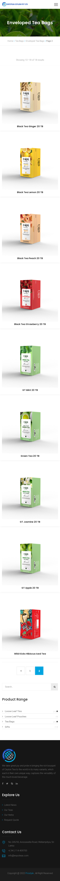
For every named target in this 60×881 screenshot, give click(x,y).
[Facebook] (3, 783)
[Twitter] (7, 783)
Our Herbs (9, 815)
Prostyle (30, 873)
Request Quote (11, 820)
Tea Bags (19, 41)
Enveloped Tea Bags (35, 41)
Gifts (7, 727)
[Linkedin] (16, 783)
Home (10, 41)
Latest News (10, 805)
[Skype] (12, 783)
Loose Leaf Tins (13, 711)
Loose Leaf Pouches (15, 716)
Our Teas (8, 810)
